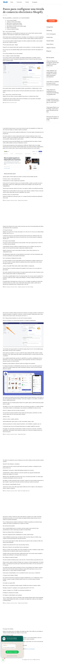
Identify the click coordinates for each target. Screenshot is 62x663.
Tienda (27, 2)
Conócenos (19, 2)
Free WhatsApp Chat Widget (12, 655)
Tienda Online (8, 6)
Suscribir (52, 21)
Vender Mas (49, 37)
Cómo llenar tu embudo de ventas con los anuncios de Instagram (52, 83)
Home (4, 6)
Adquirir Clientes (50, 47)
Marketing (49, 30)
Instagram (34, 2)
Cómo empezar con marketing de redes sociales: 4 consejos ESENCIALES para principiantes (51, 73)
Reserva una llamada (30, 649)
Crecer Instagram (51, 34)
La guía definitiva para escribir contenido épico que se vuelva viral (52, 101)
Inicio (11, 2)
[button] (22, 637)
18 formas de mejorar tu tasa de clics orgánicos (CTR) (52, 118)
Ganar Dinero (50, 44)
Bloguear (48, 51)
